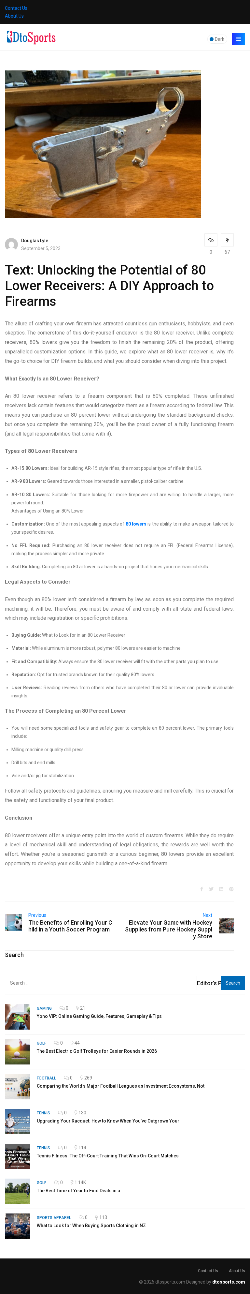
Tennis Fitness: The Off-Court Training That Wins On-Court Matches (108, 1155)
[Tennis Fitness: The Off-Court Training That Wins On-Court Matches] (17, 1156)
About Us (14, 16)
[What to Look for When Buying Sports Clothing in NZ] (17, 1226)
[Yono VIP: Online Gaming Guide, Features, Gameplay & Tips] (17, 1017)
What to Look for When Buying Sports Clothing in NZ (91, 1225)
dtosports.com (228, 1282)
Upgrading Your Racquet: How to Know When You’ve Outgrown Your (108, 1120)
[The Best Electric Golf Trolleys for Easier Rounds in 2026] (17, 1051)
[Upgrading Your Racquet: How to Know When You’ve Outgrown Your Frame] (17, 1121)
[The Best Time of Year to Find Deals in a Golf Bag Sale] (17, 1191)
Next (207, 915)
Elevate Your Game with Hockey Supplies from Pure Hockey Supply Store (168, 929)
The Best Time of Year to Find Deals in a (78, 1190)
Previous (37, 915)
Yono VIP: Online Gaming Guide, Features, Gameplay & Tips (99, 1016)
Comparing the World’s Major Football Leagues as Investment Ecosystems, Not (120, 1086)
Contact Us (16, 8)
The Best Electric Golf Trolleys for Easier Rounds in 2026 (97, 1051)
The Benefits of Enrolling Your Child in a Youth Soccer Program (70, 926)
